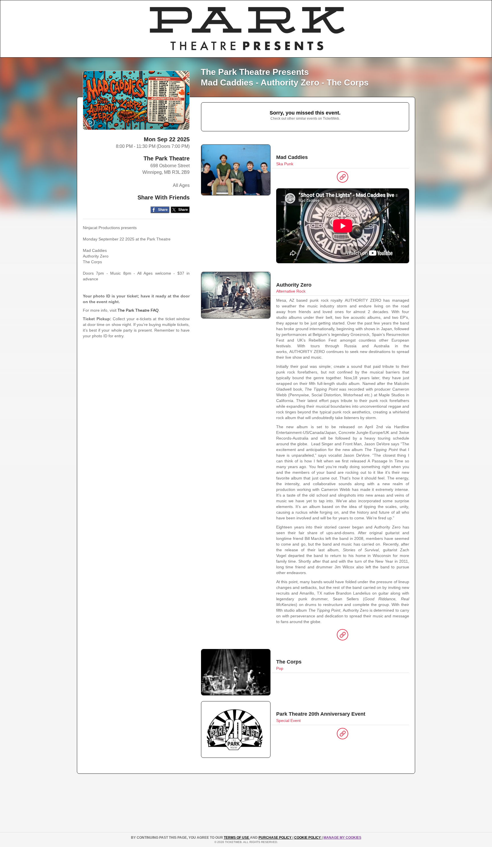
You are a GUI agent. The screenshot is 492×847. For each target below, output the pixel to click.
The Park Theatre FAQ (138, 310)
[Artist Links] (342, 178)
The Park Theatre (167, 158)
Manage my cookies (342, 838)
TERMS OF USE (237, 838)
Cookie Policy (308, 838)
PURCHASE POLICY (275, 838)
